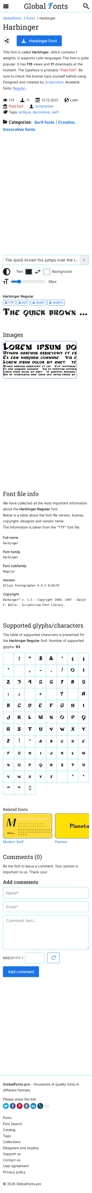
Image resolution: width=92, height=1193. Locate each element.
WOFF (40, 302)
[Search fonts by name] (86, 6)
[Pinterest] (20, 1106)
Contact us (11, 1160)
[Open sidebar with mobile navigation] (6, 6)
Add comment (21, 971)
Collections (11, 1142)
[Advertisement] (46, 191)
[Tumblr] (26, 1106)
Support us (12, 1154)
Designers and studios (21, 1148)
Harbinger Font (43, 40)
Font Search (12, 1124)
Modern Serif (13, 842)
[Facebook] (13, 1106)
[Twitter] (6, 1106)
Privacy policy (14, 1172)
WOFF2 (57, 302)
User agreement (16, 1166)
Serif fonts (44, 122)
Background (62, 271)
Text (19, 271)
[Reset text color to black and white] (6, 271)
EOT (24, 302)
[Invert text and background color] (37, 271)
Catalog (9, 1130)
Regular (19, 88)
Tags (7, 1136)
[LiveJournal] (40, 1106)
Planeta (61, 842)
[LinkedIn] (33, 1106)
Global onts (46, 6)
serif (55, 112)
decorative (41, 112)
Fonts (7, 1118)
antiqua (25, 112)
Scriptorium (54, 82)
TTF (11, 302)
